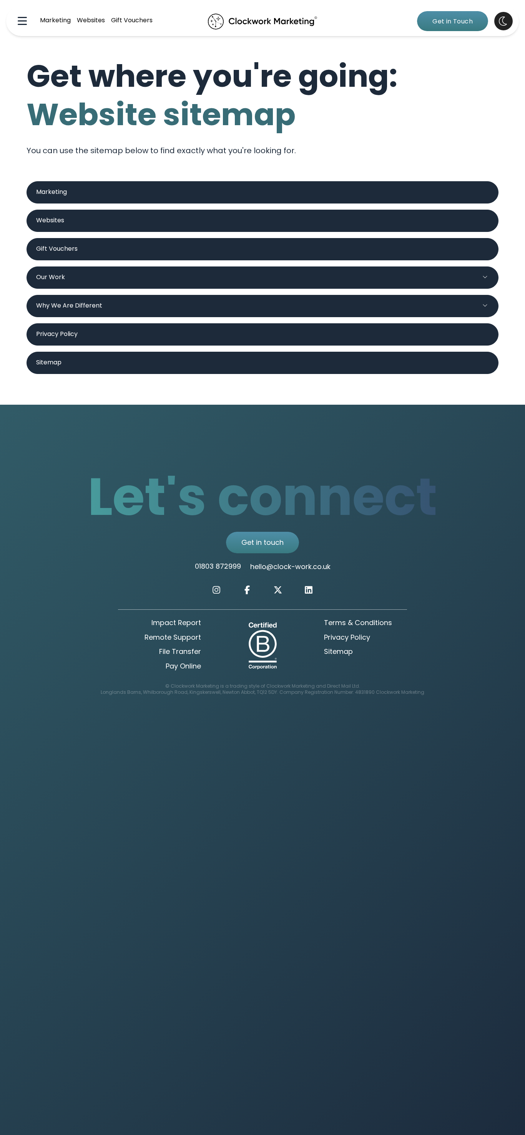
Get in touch (262, 543)
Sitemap (48, 363)
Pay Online (183, 666)
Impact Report (176, 623)
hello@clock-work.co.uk (290, 567)
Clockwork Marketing (400, 692)
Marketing (55, 21)
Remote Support (173, 638)
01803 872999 (218, 567)
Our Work (50, 278)
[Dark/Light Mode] (503, 21)
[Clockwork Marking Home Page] (262, 21)
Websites (91, 21)
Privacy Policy (57, 334)
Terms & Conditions (358, 623)
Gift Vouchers (132, 21)
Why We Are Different (69, 306)
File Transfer (180, 652)
